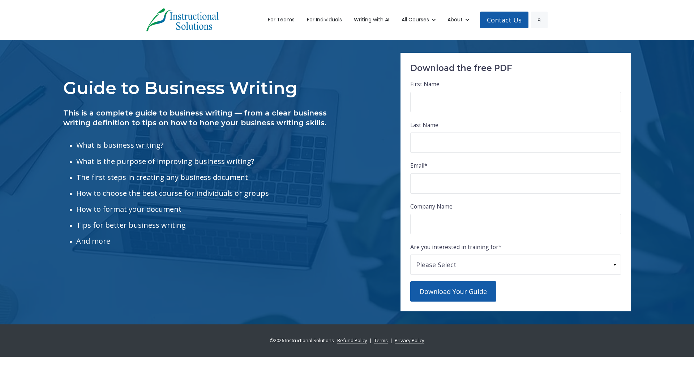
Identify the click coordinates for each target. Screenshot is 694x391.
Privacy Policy (409, 340)
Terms (381, 340)
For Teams (281, 19)
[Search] (539, 20)
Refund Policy (352, 340)
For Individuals (324, 19)
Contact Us (504, 20)
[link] (182, 19)
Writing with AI (371, 19)
